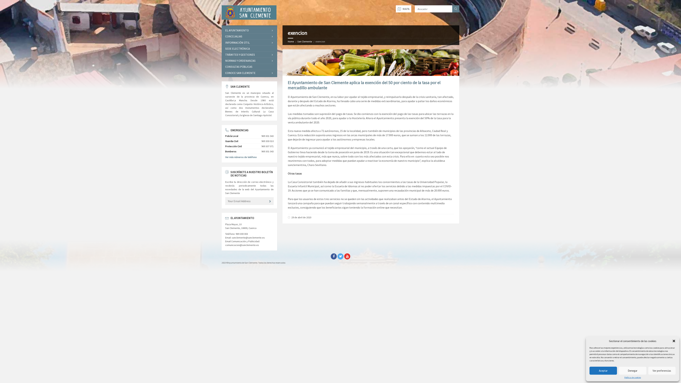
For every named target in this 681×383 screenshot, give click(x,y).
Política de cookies (632, 377)
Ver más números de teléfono (241, 157)
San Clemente (304, 41)
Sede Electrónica (237, 48)
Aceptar (603, 370)
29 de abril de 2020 (301, 217)
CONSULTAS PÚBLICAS (238, 66)
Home (291, 41)
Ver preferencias (662, 370)
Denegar (632, 370)
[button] (674, 341)
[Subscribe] (270, 201)
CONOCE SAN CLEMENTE (240, 73)
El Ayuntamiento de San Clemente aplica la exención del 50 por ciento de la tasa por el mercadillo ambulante (364, 85)
